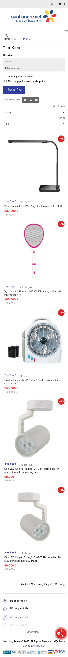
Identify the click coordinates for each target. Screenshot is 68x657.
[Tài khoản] (52, 3)
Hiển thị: (61, 118)
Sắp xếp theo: (58, 106)
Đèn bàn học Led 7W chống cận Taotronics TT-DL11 (33, 206)
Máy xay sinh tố (18, 625)
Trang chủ (10, 39)
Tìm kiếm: (8, 55)
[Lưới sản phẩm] (25, 100)
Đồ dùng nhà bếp (19, 617)
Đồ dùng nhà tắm (19, 608)
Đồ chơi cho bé (18, 600)
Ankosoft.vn (38, 645)
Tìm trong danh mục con (19, 76)
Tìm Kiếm (26, 39)
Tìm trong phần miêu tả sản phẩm (27, 81)
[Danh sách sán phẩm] (30, 100)
